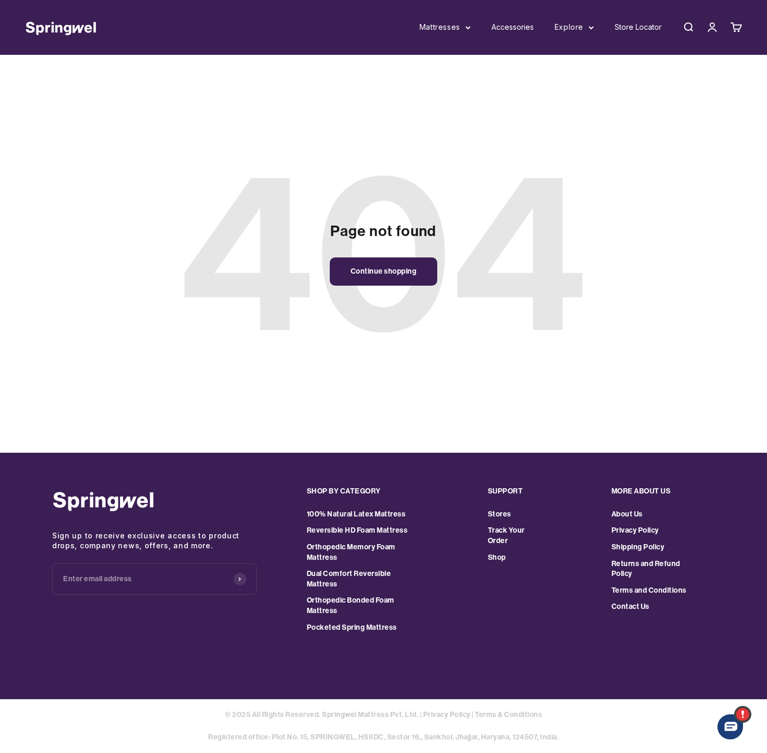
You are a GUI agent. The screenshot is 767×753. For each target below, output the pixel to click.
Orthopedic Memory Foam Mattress (351, 552)
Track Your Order (506, 535)
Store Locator (638, 26)
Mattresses (440, 26)
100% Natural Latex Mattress (356, 514)
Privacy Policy (635, 530)
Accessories (513, 26)
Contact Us (631, 606)
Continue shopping (384, 271)
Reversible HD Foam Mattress (357, 530)
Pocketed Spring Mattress (352, 627)
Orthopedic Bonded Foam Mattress (350, 605)
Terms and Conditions (649, 590)
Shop (497, 557)
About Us (627, 514)
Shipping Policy (638, 547)
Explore (569, 26)
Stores (499, 514)
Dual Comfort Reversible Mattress (349, 579)
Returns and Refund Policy (646, 569)
